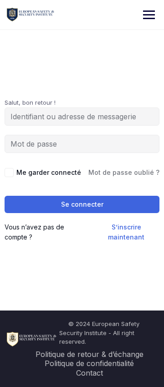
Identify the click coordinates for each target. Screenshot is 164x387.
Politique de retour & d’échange (90, 354)
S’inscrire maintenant (126, 232)
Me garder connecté (48, 172)
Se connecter (82, 204)
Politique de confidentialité (89, 363)
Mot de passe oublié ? (123, 172)
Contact (89, 372)
